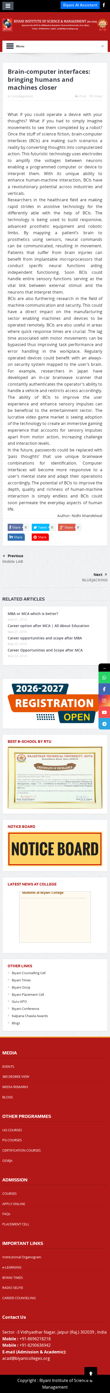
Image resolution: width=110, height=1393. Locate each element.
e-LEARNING (11, 1267)
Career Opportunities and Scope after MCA (45, 650)
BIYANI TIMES (12, 1277)
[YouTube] (104, 712)
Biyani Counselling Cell (29, 973)
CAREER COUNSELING (19, 1298)
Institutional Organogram (21, 1257)
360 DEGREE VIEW (15, 1076)
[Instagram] (104, 701)
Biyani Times (21, 980)
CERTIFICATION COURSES (21, 1150)
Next (98, 574)
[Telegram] (104, 724)
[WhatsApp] (104, 677)
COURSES (9, 1193)
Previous (15, 556)
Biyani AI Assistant (80, 5)
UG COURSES (12, 1130)
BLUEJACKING (95, 580)
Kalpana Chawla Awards (30, 1016)
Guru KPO (19, 1001)
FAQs (6, 1213)
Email (98, 96)
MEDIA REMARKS (15, 1086)
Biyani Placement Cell (28, 994)
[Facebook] (104, 689)
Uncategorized (22, 96)
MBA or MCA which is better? (33, 613)
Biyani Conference (25, 1008)
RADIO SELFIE (12, 1287)
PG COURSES (12, 1140)
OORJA (7, 1160)
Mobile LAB (12, 561)
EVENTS (8, 1066)
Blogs (16, 1023)
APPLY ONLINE (13, 1203)
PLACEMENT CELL (15, 1224)
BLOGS (7, 1097)
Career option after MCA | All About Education (48, 625)
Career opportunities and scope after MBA (45, 638)
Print (82, 96)
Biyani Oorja (21, 987)
